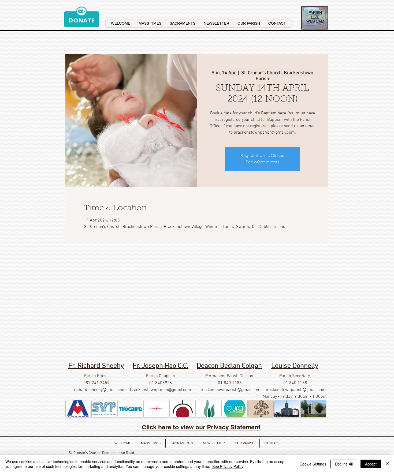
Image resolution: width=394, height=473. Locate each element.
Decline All (344, 464)
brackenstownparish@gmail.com (160, 390)
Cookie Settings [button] (313, 464)
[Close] (387, 464)
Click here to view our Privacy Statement (201, 427)
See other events (262, 162)
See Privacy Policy (227, 466)
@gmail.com (114, 390)
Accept (371, 464)
